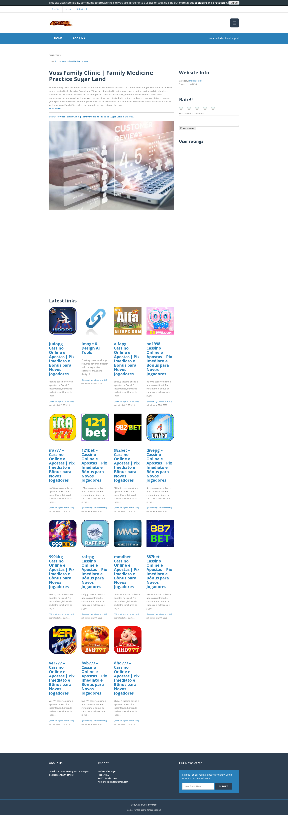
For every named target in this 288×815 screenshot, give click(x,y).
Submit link (82, 8)
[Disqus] (111, 251)
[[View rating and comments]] (61, 401)
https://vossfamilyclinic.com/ (71, 61)
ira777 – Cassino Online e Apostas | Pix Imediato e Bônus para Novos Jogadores (62, 465)
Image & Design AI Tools (91, 348)
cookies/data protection (210, 2)
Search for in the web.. (91, 116)
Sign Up (55, 8)
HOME (58, 38)
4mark (154, 804)
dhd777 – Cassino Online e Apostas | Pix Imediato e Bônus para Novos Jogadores (127, 678)
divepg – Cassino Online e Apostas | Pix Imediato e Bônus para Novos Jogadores (159, 465)
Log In (68, 8)
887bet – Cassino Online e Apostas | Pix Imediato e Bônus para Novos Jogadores (159, 571)
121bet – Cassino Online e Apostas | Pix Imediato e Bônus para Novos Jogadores (94, 465)
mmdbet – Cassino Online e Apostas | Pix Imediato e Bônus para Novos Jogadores (127, 571)
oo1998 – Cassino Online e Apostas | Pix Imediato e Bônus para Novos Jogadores (159, 358)
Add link (79, 38)
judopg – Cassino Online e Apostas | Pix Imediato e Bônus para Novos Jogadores (62, 358)
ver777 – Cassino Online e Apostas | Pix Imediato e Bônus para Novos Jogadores (62, 678)
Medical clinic (195, 80)
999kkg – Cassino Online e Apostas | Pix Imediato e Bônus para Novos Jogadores (62, 571)
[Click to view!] (111, 164)
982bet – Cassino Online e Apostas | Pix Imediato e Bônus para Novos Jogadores (127, 465)
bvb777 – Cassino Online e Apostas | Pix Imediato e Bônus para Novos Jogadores (94, 678)
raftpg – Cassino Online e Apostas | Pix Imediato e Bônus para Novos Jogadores (94, 571)
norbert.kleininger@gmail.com (113, 781)
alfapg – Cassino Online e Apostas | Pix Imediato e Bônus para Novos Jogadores (127, 358)
